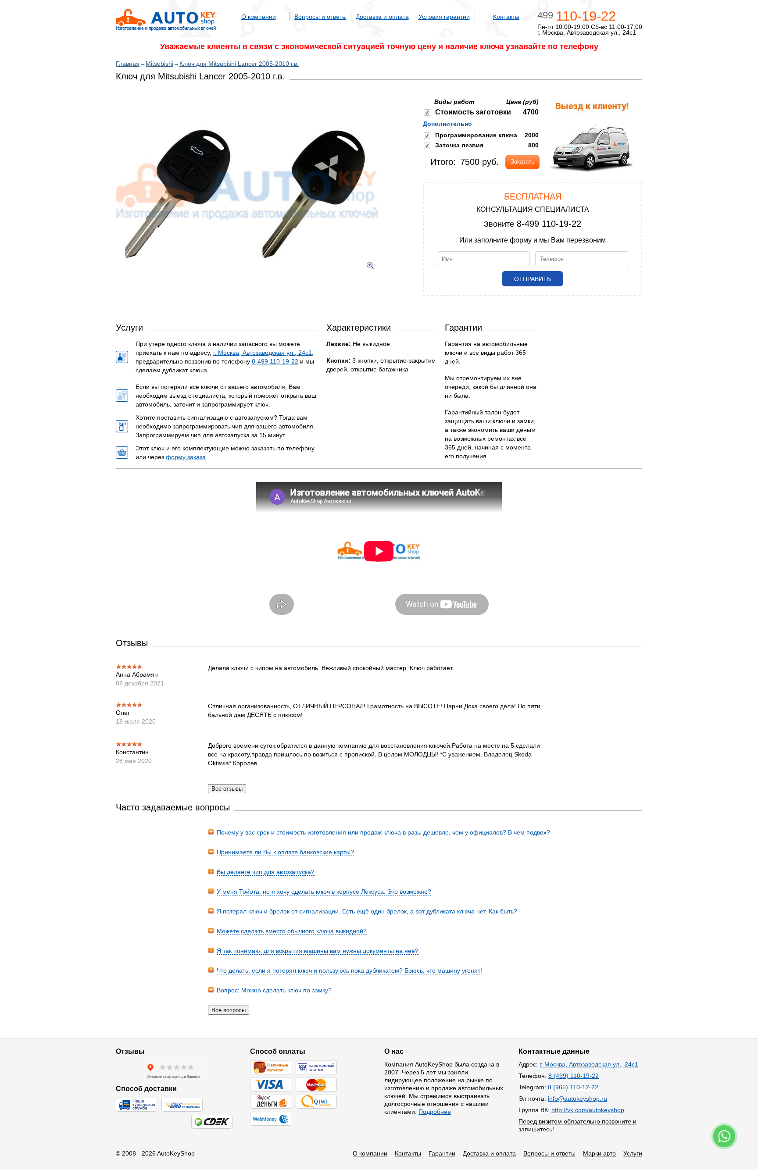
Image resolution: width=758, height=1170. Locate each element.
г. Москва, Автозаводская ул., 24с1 (262, 352)
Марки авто (599, 1153)
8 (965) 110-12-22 (573, 1087)
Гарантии (442, 1153)
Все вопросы (228, 1010)
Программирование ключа (476, 135)
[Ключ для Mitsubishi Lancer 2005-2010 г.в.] (247, 282)
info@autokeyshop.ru (577, 1098)
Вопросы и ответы (320, 17)
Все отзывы (227, 788)
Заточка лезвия (459, 145)
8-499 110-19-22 (549, 223)
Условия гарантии (444, 17)
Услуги (632, 1153)
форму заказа (186, 456)
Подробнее (434, 1111)
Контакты (506, 17)
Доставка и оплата (382, 17)
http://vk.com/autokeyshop (587, 1109)
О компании (258, 17)
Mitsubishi (159, 63)
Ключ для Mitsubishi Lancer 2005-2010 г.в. (239, 63)
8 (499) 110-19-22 (573, 1075)
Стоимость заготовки (473, 112)
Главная (127, 63)
